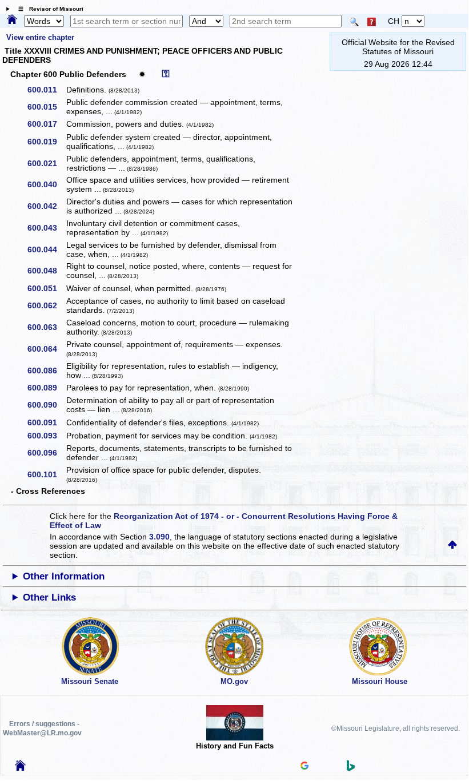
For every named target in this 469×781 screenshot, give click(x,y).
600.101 (46, 474)
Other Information (64, 576)
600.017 (46, 123)
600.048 (46, 270)
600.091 (46, 422)
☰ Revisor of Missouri (48, 9)
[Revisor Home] (20, 767)
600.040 (46, 184)
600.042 (46, 206)
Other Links (49, 597)
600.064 (46, 348)
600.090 (46, 404)
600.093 (46, 435)
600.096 (46, 452)
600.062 (46, 305)
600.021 (46, 163)
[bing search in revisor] (351, 768)
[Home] (12, 20)
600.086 (46, 370)
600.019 (46, 141)
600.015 (46, 106)
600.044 (46, 249)
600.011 (46, 89)
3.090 (159, 536)
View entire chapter (40, 37)
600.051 (46, 288)
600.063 (46, 327)
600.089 (46, 387)
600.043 (46, 227)
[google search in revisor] (304, 766)
